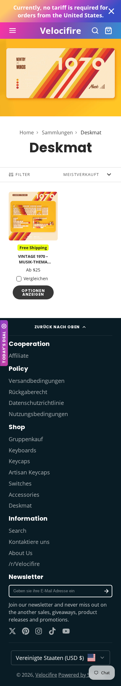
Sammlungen (57, 132)
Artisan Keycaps (29, 472)
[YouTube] (66, 631)
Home (27, 132)
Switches (20, 483)
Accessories (24, 494)
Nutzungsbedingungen (38, 414)
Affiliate (19, 355)
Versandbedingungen (37, 380)
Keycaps (19, 461)
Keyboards (22, 450)
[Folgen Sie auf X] (12, 631)
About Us (21, 553)
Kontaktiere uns (29, 541)
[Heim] (60, 30)
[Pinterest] (25, 631)
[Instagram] (39, 631)
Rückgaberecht (28, 392)
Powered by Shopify (81, 674)
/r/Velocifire (24, 563)
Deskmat (20, 505)
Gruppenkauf (26, 439)
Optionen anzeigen (33, 292)
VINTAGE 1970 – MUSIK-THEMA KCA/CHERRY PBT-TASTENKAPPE (33, 247)
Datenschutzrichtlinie (36, 402)
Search (17, 530)
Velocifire (46, 674)
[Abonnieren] (106, 591)
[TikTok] (52, 631)
